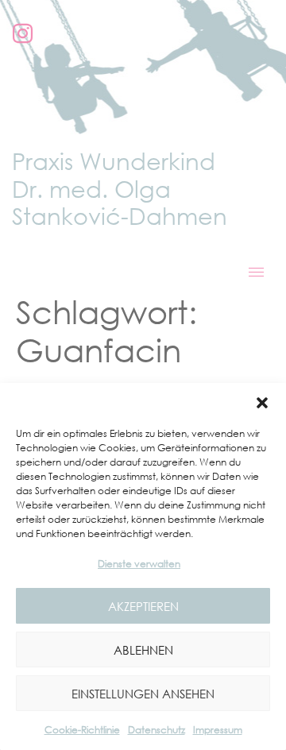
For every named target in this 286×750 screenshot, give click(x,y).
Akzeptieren (143, 606)
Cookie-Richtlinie (82, 730)
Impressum (217, 730)
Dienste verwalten (139, 564)
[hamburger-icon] (256, 272)
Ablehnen (143, 650)
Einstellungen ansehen (143, 693)
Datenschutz (156, 730)
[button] (262, 403)
